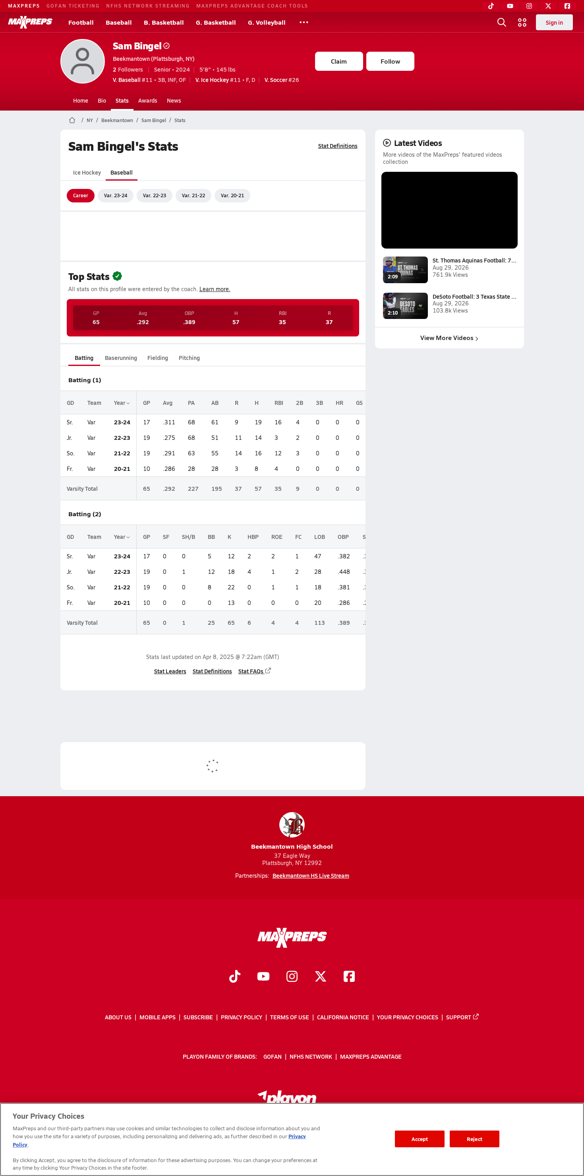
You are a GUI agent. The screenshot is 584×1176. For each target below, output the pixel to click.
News (174, 100)
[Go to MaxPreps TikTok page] (234, 977)
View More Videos (447, 337)
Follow (390, 61)
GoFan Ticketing (73, 5)
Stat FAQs (250, 670)
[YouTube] (510, 6)
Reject (474, 1139)
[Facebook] (567, 6)
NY (90, 120)
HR (339, 402)
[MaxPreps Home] (30, 22)
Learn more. (214, 289)
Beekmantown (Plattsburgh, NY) (154, 58)
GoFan (272, 1056)
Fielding (157, 358)
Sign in (554, 22)
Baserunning (121, 358)
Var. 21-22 (193, 195)
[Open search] (501, 22)
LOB (319, 536)
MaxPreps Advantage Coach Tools (252, 5)
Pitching (189, 358)
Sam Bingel (137, 45)
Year (120, 402)
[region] (292, 1139)
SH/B (188, 536)
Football (81, 22)
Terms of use (289, 1017)
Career (80, 195)
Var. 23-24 (115, 195)
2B (299, 402)
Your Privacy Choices (407, 1016)
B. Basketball (164, 22)
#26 (282, 80)
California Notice (343, 1017)
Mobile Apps (157, 1017)
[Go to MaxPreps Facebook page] (349, 977)
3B (319, 402)
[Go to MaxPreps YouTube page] (263, 977)
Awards (147, 100)
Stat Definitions (338, 146)
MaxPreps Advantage (371, 1056)
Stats (122, 100)
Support (458, 1017)
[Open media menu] (522, 22)
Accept (420, 1139)
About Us (118, 1017)
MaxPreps (24, 5)
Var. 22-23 (154, 195)
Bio (102, 100)
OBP (343, 536)
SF (166, 536)
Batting (84, 358)
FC (298, 536)
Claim (339, 61)
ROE (276, 536)
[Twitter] (548, 6)
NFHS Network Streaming (148, 5)
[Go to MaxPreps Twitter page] (320, 977)
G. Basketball (216, 22)
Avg (167, 402)
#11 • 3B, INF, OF (149, 80)
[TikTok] (491, 6)
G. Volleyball (267, 22)
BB (211, 536)
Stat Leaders (170, 670)
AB (215, 402)
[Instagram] (529, 6)
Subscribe (198, 1017)
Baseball (119, 22)
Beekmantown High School (292, 846)
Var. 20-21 (232, 195)
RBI (279, 402)
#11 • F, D (225, 80)
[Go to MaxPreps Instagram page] (292, 977)
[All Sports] (304, 22)
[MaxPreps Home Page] (72, 120)
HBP (253, 536)
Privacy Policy (241, 1017)
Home (80, 100)
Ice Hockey (87, 172)
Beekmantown (117, 120)
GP (146, 402)
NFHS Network (311, 1056)
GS (359, 402)
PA (191, 402)
